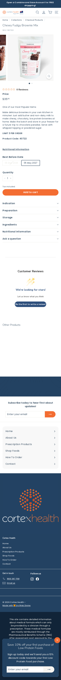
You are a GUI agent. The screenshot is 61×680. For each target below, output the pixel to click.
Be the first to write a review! (30, 304)
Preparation (10, 210)
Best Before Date (13, 157)
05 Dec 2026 (11, 162)
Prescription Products (13, 551)
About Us (7, 547)
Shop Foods (9, 555)
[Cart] (50, 12)
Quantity (8, 172)
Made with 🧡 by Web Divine (17, 605)
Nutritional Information (17, 231)
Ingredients (10, 224)
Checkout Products (34, 20)
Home (5, 20)
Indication (9, 203)
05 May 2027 (30, 162)
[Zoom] (49, 76)
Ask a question (12, 238)
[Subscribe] (49, 669)
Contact (7, 563)
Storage (8, 217)
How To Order (9, 559)
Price (6, 94)
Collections (16, 20)
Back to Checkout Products (32, 386)
